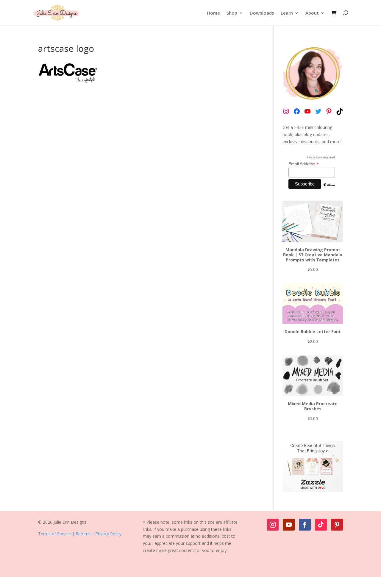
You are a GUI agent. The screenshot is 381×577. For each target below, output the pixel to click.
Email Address (303, 164)
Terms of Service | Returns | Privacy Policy (79, 534)
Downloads (262, 13)
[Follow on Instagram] (273, 525)
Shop (232, 13)
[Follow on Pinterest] (337, 525)
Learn (287, 13)
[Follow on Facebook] (305, 525)
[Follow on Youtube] (289, 525)
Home (213, 13)
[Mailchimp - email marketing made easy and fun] (329, 189)
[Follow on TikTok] (321, 525)
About (312, 13)
